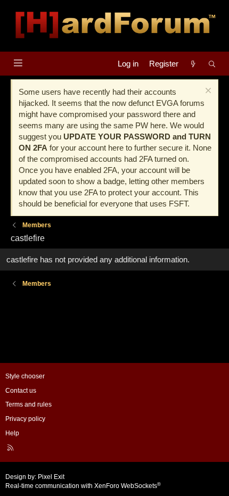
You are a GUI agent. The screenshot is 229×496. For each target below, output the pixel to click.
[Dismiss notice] (206, 91)
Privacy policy (25, 419)
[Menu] (17, 63)
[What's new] (193, 63)
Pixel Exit (51, 477)
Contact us (20, 390)
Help (12, 433)
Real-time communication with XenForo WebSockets (83, 486)
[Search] (212, 63)
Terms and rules (28, 404)
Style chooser (25, 376)
